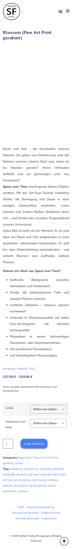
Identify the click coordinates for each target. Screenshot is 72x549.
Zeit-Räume (39, 480)
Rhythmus (25, 480)
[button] (60, 12)
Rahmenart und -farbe (16, 424)
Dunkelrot (40, 486)
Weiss (51, 486)
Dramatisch (21, 486)
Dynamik (21, 474)
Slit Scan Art (10, 480)
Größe (9, 408)
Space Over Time (28, 458)
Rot (31, 486)
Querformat (31, 469)
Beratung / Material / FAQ (19, 369)
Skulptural (16, 469)
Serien (19, 463)
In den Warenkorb (34, 443)
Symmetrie (9, 491)
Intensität (59, 474)
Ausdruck (45, 469)
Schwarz (23, 491)
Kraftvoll (52, 480)
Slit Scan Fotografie (40, 474)
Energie (7, 486)
